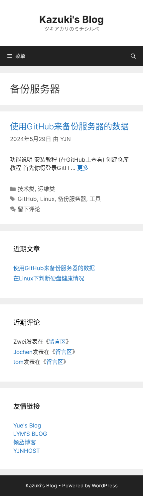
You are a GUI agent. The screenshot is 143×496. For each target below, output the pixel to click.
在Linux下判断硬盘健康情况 (48, 278)
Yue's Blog (27, 425)
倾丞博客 (24, 442)
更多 (82, 168)
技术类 (26, 189)
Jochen (23, 352)
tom (18, 362)
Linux (47, 199)
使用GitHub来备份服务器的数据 (69, 126)
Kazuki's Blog (71, 19)
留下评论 (29, 209)
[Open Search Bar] (133, 56)
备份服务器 (72, 199)
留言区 (57, 341)
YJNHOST (26, 450)
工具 (95, 199)
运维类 (46, 189)
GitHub (27, 199)
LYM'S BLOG (30, 433)
